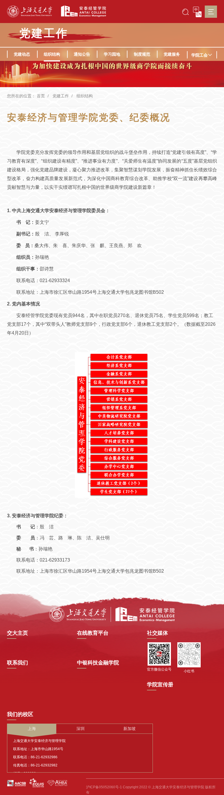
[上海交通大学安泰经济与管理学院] (112, 614)
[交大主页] (29, 11)
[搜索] (185, 11)
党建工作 (60, 96)
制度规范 (142, 54)
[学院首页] (81, 11)
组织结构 (52, 54)
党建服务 (172, 54)
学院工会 (199, 55)
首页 (41, 96)
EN (198, 14)
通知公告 (82, 54)
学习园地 (112, 54)
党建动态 (22, 54)
